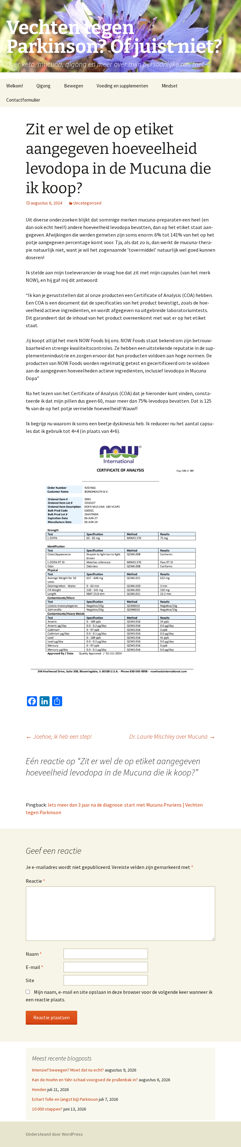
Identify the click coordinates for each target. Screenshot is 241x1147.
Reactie (35, 881)
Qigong (43, 86)
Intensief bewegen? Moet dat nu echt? (68, 1070)
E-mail (34, 967)
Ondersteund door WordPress (54, 1134)
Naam (34, 954)
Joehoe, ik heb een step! (59, 736)
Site (30, 980)
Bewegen (73, 86)
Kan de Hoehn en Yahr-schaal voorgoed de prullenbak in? (85, 1080)
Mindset (170, 86)
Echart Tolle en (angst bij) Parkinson (65, 1099)
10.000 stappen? (47, 1109)
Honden (39, 1089)
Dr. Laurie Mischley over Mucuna (172, 736)
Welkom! (14, 86)
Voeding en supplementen (122, 86)
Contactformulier (23, 100)
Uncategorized (87, 203)
